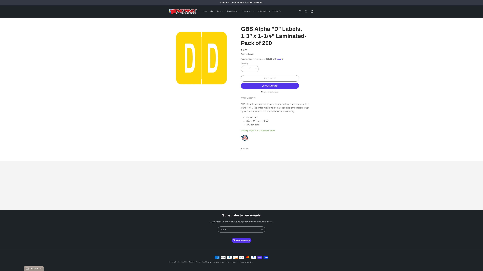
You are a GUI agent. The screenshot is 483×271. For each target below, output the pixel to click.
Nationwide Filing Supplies (185, 262)
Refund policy (219, 262)
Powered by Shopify (203, 262)
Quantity (244, 64)
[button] (216, 11)
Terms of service (246, 262)
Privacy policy (232, 262)
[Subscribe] (262, 229)
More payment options (270, 92)
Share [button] (246, 149)
